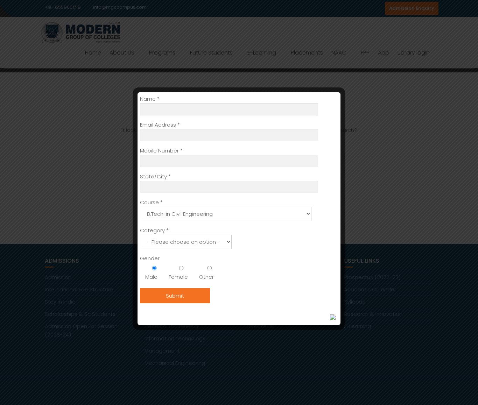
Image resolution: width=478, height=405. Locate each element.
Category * (154, 230)
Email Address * (160, 124)
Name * (150, 98)
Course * (151, 202)
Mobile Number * (161, 150)
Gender (150, 258)
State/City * (155, 176)
